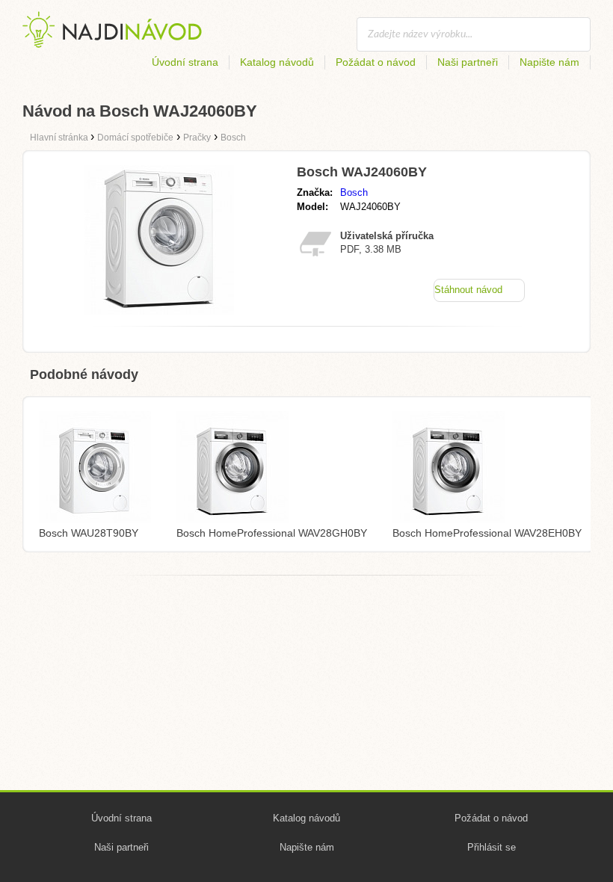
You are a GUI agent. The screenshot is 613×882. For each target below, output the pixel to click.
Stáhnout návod (468, 289)
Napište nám (549, 62)
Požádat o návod (376, 62)
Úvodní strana (185, 62)
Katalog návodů (277, 62)
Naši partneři (467, 62)
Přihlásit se (491, 847)
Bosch (354, 192)
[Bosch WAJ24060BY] (159, 310)
